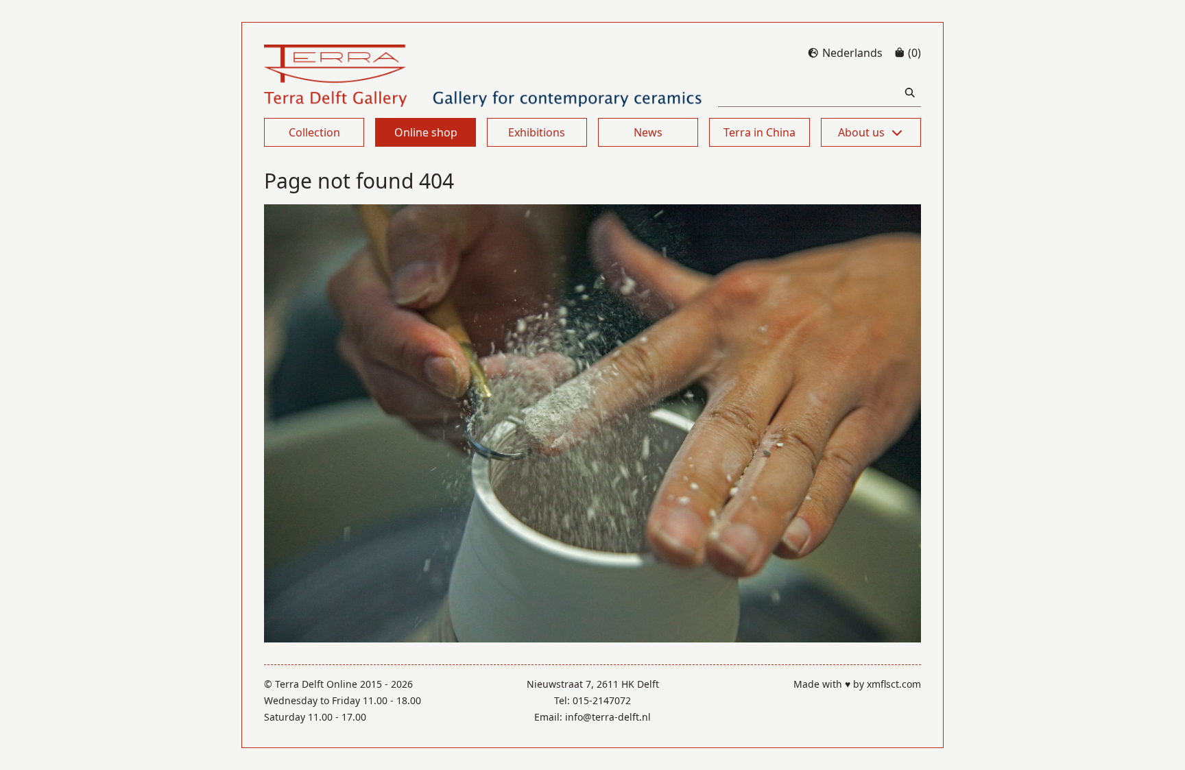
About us (861, 132)
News (648, 132)
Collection (314, 132)
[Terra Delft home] (483, 76)
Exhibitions (536, 132)
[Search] (910, 93)
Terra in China (759, 132)
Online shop (425, 132)
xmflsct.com (894, 683)
